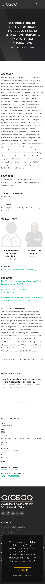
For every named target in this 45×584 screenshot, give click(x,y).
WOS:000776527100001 (10, 476)
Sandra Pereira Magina (34, 252)
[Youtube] (22, 513)
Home (13, 48)
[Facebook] (8, 513)
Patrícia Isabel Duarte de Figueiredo (11, 254)
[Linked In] (3, 513)
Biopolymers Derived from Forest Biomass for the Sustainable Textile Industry (21, 380)
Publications (30, 48)
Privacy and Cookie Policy (22, 575)
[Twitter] (13, 513)
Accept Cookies (22, 570)
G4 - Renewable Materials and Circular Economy (18, 270)
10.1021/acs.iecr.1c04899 (10, 470)
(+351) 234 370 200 (8, 533)
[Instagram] (17, 513)
